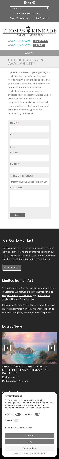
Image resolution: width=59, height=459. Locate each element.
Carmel (39, 45)
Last (12, 147)
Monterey (41, 41)
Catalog (36, 13)
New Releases (23, 13)
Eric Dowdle (44, 295)
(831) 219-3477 (21, 41)
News (29, 370)
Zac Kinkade (25, 295)
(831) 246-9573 (21, 45)
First (12, 134)
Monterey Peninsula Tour (36, 366)
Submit (17, 215)
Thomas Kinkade (44, 291)
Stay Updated (11, 267)
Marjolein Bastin (10, 295)
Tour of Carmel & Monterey (22, 18)
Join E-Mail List (42, 18)
